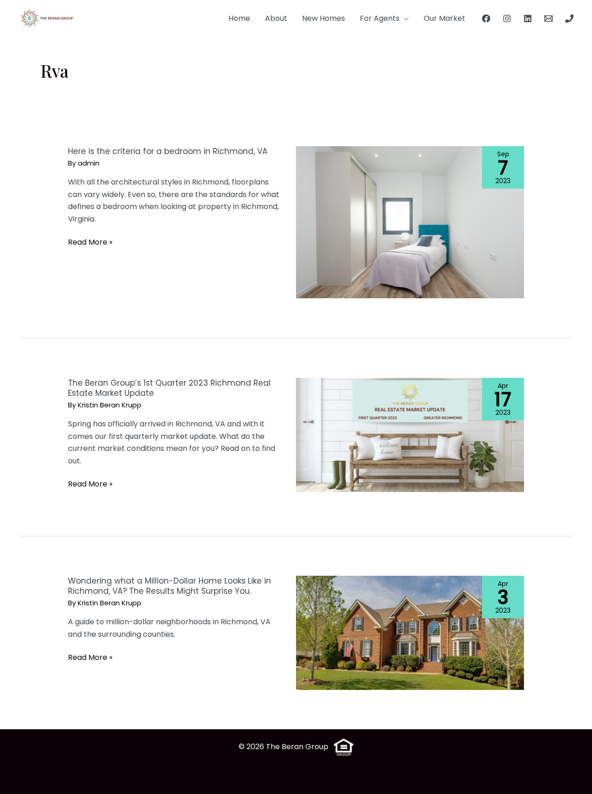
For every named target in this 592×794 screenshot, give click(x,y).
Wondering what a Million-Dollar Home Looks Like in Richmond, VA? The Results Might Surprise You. (169, 586)
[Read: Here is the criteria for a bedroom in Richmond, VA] (410, 221)
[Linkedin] (528, 18)
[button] (404, 18)
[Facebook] (486, 18)
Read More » (90, 242)
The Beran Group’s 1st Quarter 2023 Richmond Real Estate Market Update (169, 388)
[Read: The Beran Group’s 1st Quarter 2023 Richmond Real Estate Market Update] (410, 434)
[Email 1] (548, 18)
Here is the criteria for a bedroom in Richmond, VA (167, 151)
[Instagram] (507, 18)
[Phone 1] (569, 18)
